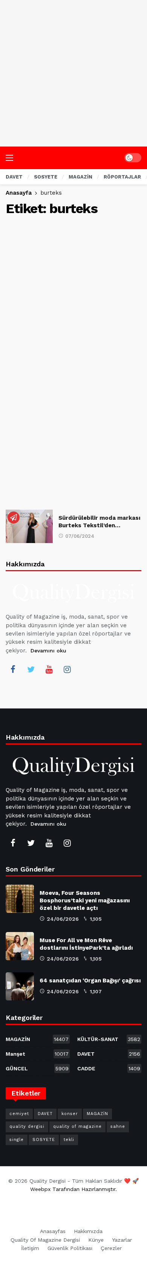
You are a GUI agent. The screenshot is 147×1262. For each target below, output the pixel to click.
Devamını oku (48, 651)
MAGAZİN (37, 1039)
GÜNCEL (37, 1068)
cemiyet (19, 1113)
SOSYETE (43, 1139)
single (16, 1139)
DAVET (108, 1054)
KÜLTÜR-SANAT (108, 1039)
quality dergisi (26, 1126)
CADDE (108, 1068)
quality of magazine (77, 1126)
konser (69, 1113)
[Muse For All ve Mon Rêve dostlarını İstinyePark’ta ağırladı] (20, 946)
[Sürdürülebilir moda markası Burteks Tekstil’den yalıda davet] (29, 526)
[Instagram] (67, 669)
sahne (117, 1126)
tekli (69, 1139)
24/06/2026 (63, 919)
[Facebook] (13, 669)
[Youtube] (49, 669)
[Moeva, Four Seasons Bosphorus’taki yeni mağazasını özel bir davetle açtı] (20, 899)
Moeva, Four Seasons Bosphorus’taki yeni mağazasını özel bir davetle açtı (85, 900)
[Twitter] (31, 669)
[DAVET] (14, 517)
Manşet (37, 1054)
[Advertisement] (73, 73)
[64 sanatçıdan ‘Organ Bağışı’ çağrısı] (20, 986)
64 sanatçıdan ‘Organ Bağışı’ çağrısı (90, 980)
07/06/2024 (79, 536)
